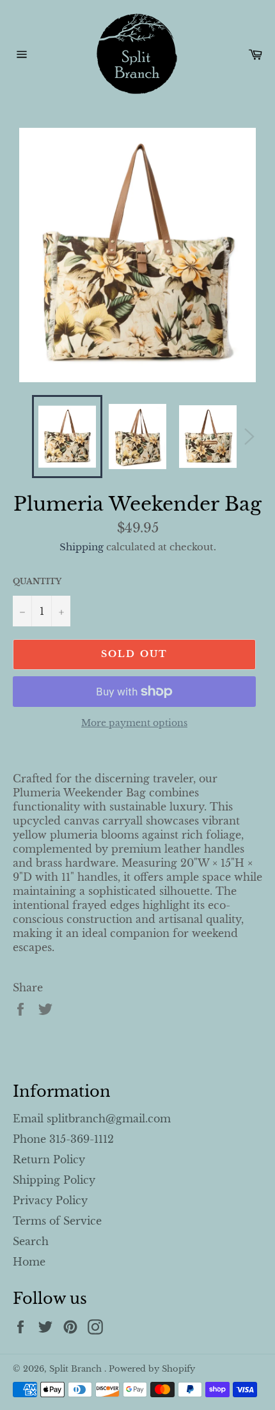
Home (29, 1261)
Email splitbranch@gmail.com (92, 1118)
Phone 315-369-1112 (63, 1139)
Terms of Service (57, 1220)
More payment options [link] (134, 723)
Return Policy (49, 1159)
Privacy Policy (50, 1200)
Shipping (81, 547)
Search (31, 1241)
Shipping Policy (54, 1180)
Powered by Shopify (152, 1369)
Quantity (37, 581)
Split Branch (76, 1369)
